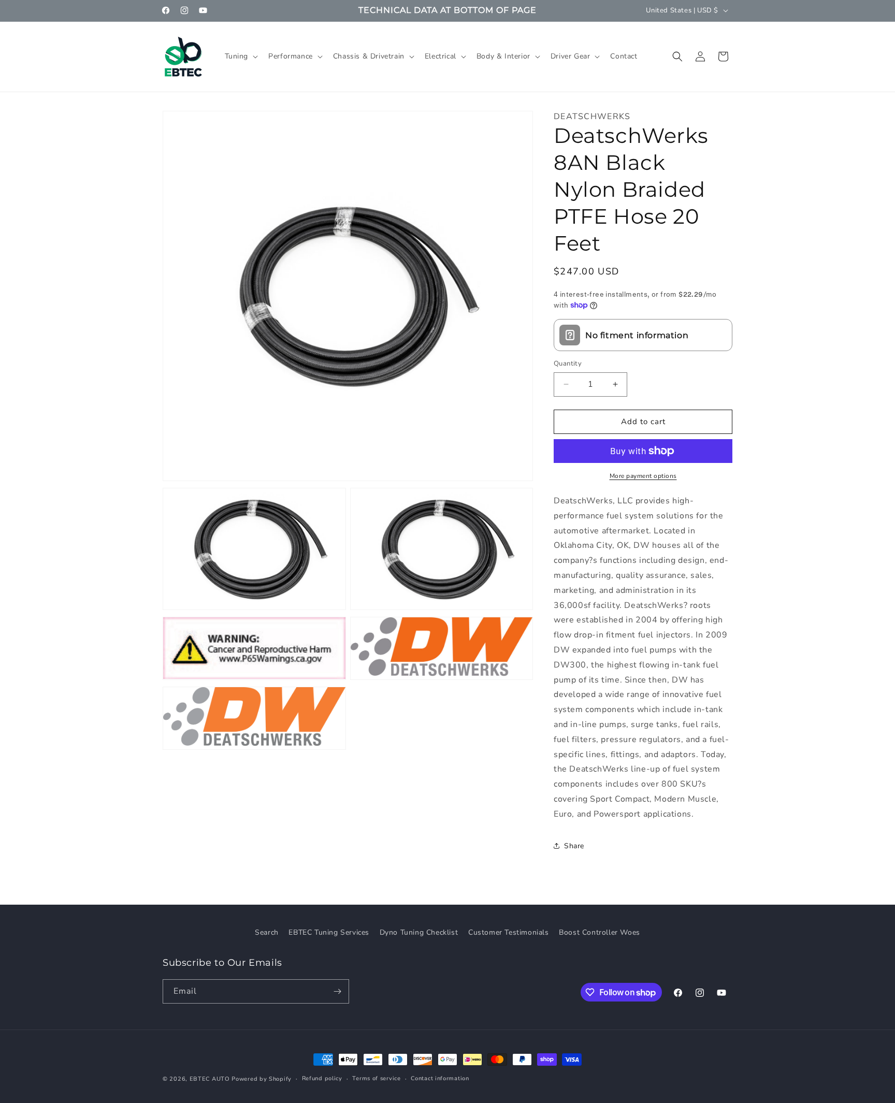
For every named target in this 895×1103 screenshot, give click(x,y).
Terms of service (376, 1078)
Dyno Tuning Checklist (419, 932)
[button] (241, 56)
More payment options (643, 476)
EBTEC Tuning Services (328, 932)
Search (267, 932)
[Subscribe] (337, 991)
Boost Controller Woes (599, 932)
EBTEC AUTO (210, 1079)
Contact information (440, 1078)
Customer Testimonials (508, 932)
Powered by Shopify (262, 1079)
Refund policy (322, 1078)
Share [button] (574, 846)
